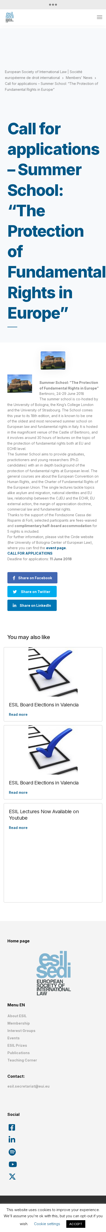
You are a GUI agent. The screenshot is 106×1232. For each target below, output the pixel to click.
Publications (18, 1053)
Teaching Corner (22, 1060)
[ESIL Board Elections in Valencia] (53, 672)
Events (13, 1038)
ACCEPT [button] (75, 1224)
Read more (18, 714)
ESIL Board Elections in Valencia (44, 705)
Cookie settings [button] (47, 1223)
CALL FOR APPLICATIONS (30, 553)
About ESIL (17, 1016)
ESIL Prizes (17, 1045)
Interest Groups (21, 1031)
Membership (18, 1023)
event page (56, 548)
